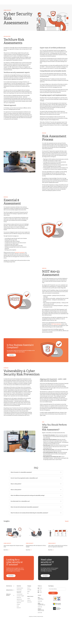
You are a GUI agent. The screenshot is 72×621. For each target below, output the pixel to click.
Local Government (19, 594)
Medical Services (19, 599)
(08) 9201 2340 (40, 601)
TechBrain (35, 616)
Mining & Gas (19, 597)
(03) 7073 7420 (40, 612)
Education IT (19, 607)
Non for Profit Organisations (19, 592)
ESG (28, 593)
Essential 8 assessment (20, 252)
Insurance (18, 604)
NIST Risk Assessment (56, 324)
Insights (44, 2)
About (32, 2)
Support (56, 2)
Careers (38, 2)
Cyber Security (7, 543)
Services (20, 2)
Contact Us (29, 600)
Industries (26, 2)
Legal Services (19, 602)
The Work (50, 2)
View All (66, 521)
